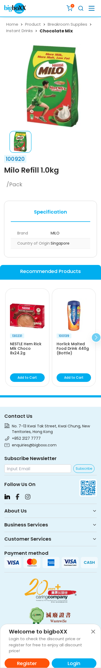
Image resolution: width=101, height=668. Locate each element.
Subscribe (84, 468)
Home (12, 24)
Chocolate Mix (56, 31)
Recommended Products (50, 271)
